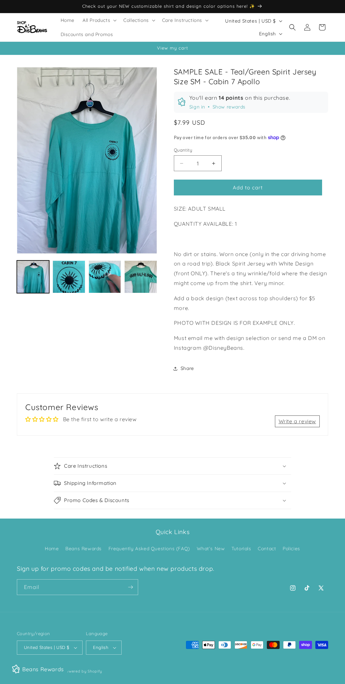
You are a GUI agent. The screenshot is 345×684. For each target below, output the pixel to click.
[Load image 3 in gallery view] (105, 276)
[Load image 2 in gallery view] (69, 276)
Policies (291, 549)
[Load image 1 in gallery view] (33, 276)
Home (52, 549)
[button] (99, 20)
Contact (267, 549)
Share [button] (187, 368)
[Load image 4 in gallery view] (140, 276)
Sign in (197, 107)
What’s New (211, 549)
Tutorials (241, 549)
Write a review (297, 421)
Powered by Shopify (82, 671)
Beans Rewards (83, 549)
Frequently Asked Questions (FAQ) (149, 549)
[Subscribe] (130, 587)
